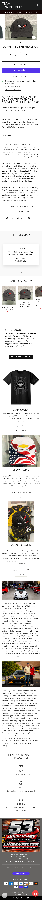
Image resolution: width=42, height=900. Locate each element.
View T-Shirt (21, 430)
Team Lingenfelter (13, 5)
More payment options (21, 76)
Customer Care (20, 880)
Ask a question (21, 211)
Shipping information (21, 206)
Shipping (12, 55)
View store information (13, 90)
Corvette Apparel (21, 357)
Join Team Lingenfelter (20, 867)
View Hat (21, 497)
